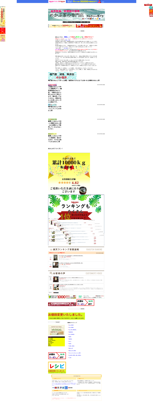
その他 (70, 357)
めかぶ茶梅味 (71, 327)
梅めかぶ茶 (71, 348)
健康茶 (70, 336)
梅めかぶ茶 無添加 (72, 350)
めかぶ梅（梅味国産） (73, 329)
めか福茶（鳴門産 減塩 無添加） (75, 355)
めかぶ (70, 341)
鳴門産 (70, 343)
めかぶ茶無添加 (71, 334)
